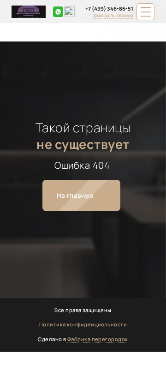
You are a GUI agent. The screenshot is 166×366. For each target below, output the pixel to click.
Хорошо (137, 355)
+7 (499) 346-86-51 (109, 8)
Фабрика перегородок (97, 339)
